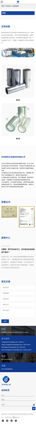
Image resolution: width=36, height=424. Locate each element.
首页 (2, 6)
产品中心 (9, 6)
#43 (18, 138)
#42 (18, 100)
